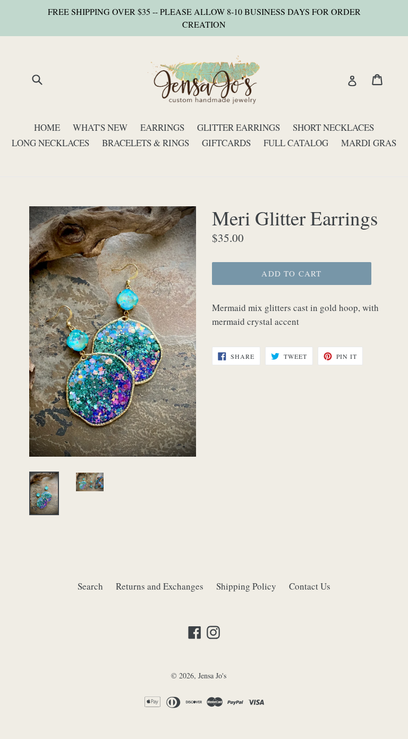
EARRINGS (162, 127)
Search (90, 586)
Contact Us (309, 586)
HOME (47, 127)
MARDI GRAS (368, 143)
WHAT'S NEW (100, 127)
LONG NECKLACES (50, 143)
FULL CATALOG (296, 143)
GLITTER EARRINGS (238, 127)
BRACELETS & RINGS (145, 143)
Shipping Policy (246, 586)
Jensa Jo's (212, 675)
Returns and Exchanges (159, 586)
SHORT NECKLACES (333, 127)
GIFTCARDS (226, 143)
